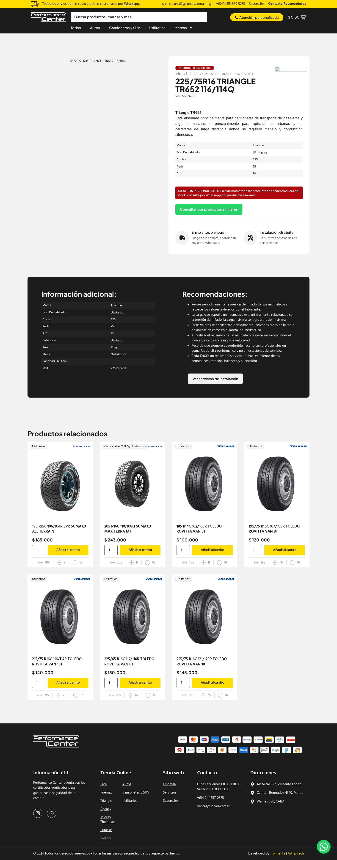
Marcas (181, 27)
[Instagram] (37, 813)
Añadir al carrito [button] (68, 549)
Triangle (106, 801)
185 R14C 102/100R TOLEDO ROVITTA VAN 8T (199, 529)
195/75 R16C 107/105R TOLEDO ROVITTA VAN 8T (274, 529)
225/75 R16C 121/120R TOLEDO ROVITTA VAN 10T (202, 662)
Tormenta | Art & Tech (287, 853)
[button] (324, 847)
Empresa (169, 784)
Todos (76, 27)
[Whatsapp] (51, 813)
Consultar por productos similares (209, 209)
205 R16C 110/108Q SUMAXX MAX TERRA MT (128, 529)
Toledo (105, 838)
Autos (95, 27)
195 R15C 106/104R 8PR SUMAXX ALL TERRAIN (59, 529)
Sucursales (170, 801)
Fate (103, 784)
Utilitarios (157, 27)
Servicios (169, 792)
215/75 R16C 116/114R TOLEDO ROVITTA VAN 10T (57, 662)
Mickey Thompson (108, 820)
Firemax (106, 792)
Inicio (179, 74)
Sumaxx (106, 830)
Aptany (105, 809)
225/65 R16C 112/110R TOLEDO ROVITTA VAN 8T (129, 662)
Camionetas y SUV (124, 27)
